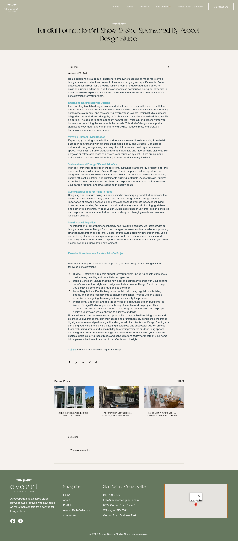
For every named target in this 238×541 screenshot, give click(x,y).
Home (66, 495)
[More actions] (168, 67)
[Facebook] (12, 521)
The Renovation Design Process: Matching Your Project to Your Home (117, 414)
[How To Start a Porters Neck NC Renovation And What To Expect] (164, 397)
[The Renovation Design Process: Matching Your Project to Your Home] (119, 397)
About (66, 500)
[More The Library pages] (170, 6)
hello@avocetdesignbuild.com (121, 500)
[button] (220, 6)
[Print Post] (96, 362)
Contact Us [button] (69, 515)
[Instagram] (20, 521)
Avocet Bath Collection (76, 510)
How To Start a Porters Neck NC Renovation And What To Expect (162, 414)
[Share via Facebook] (69, 362)
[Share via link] (89, 362)
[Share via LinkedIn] (83, 362)
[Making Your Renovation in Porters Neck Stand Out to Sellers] (74, 397)
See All (181, 380)
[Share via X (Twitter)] (76, 362)
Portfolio (68, 505)
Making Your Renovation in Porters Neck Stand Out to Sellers (73, 414)
